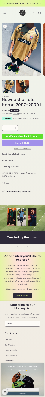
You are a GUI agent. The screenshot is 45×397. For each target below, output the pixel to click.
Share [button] (6, 183)
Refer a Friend (11, 355)
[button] (4, 12)
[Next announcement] (40, 3)
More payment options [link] (22, 148)
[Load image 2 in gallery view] (22, 86)
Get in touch (22, 295)
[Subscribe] (37, 324)
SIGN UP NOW (23, 393)
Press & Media (11, 350)
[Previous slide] (17, 246)
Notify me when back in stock (22, 136)
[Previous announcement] (4, 3)
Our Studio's (10, 345)
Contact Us (9, 361)
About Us (8, 340)
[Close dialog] (43, 365)
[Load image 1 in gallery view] (8, 86)
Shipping (16, 114)
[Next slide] (27, 246)
